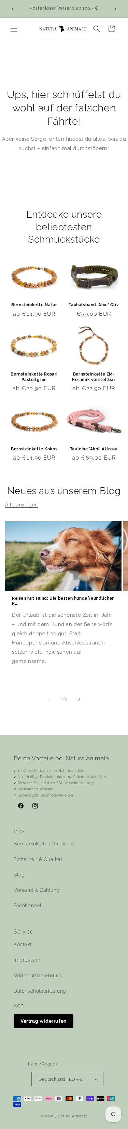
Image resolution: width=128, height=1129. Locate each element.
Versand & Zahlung (37, 890)
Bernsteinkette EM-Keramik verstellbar (93, 377)
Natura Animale (72, 1116)
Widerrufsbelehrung (38, 975)
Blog (19, 875)
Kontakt (22, 944)
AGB (19, 1006)
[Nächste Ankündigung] (115, 8)
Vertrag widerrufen (43, 1021)
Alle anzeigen (21, 504)
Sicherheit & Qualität (38, 859)
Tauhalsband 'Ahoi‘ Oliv (94, 304)
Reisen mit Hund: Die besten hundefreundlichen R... (63, 601)
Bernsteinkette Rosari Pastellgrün (34, 377)
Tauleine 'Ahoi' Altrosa (94, 449)
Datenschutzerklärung (40, 991)
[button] (13, 28)
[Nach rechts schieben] (79, 699)
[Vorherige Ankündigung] (12, 8)
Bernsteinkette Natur (34, 304)
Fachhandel (28, 905)
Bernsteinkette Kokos (34, 449)
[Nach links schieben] (49, 699)
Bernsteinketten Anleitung (44, 843)
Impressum (27, 960)
